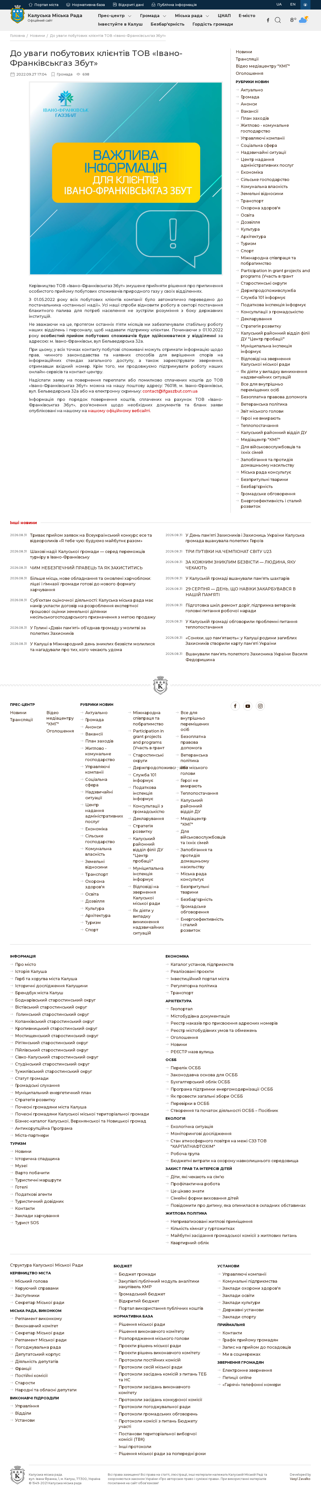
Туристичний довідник (39, 1201)
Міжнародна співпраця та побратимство (268, 261)
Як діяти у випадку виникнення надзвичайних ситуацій (274, 374)
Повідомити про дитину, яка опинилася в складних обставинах (238, 1205)
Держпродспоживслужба (268, 290)
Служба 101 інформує (263, 297)
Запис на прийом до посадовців (256, 1347)
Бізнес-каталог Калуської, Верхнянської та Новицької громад (80, 1121)
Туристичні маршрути (38, 1180)
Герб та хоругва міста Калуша (46, 978)
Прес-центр (111, 15)
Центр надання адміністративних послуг (267, 162)
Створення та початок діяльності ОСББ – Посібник (224, 1110)
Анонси (249, 104)
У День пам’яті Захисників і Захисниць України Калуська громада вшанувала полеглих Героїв (245, 538)
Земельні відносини (262, 193)
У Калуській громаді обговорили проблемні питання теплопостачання (241, 624)
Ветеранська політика (264, 404)
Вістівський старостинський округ (51, 1007)
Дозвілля (250, 222)
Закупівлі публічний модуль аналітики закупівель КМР (159, 1284)
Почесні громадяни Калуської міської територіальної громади (82, 1114)
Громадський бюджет (142, 1294)
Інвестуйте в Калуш (120, 24)
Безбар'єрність (168, 24)
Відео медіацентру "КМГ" (263, 66)
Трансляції (247, 59)
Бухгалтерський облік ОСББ (200, 1082)
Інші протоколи (135, 1446)
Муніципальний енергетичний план (53, 1092)
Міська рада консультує (266, 472)
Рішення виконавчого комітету (151, 1331)
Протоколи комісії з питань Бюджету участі (158, 1424)
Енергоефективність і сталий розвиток (271, 503)
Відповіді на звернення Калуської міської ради (266, 361)
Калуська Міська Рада (55, 17)
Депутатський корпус (37, 1354)
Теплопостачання (259, 425)
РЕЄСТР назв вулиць (192, 1051)
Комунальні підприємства (249, 1281)
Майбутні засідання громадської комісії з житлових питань (234, 1235)
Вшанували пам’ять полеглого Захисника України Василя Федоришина (246, 657)
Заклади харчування (37, 1215)
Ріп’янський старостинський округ (51, 1042)
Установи (25, 1420)
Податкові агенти (33, 1194)
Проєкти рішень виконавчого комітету (159, 1352)
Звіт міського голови (262, 411)
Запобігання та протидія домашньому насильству (267, 462)
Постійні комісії (31, 1375)
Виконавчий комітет (36, 1326)
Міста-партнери (32, 1135)
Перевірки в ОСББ (190, 1103)
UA (279, 4)
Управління (27, 1406)
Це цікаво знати (187, 1191)
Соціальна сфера (259, 145)
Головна (17, 35)
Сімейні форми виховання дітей (205, 1198)
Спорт (247, 250)
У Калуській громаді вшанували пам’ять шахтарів (237, 578)
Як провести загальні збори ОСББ (207, 1096)
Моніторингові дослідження (201, 1133)
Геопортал (182, 1009)
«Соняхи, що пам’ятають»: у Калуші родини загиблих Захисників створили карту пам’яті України (241, 641)
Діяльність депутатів (36, 1361)
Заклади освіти (238, 1295)
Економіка (252, 172)
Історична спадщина (37, 1158)
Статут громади (32, 1078)
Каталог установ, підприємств (202, 964)
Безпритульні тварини (264, 479)
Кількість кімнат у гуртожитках (203, 1228)
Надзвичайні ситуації (263, 152)
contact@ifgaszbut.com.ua (170, 391)
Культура (250, 229)
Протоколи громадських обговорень (158, 1414)
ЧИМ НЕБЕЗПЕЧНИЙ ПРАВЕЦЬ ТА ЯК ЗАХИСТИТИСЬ (86, 568)
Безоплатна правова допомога (274, 397)
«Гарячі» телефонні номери (251, 1384)
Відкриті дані (131, 5)
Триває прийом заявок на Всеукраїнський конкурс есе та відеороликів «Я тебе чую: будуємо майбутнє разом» (91, 538)
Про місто (25, 964)
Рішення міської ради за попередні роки (162, 1453)
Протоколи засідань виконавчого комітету (154, 1390)
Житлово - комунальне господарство (265, 128)
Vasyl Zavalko (300, 1479)
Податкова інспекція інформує (273, 304)
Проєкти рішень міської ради (150, 1345)
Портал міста (46, 5)
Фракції (23, 1368)
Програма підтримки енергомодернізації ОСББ (222, 1089)
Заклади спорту (239, 1317)
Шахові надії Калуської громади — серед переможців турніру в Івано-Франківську (87, 554)
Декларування (256, 319)
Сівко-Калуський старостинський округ (56, 1057)
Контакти (25, 1208)
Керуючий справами (37, 1288)
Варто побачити (32, 1172)
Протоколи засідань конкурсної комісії (160, 1399)
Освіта (247, 215)
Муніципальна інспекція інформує (266, 349)
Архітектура (253, 236)
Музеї (21, 1165)
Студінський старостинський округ (52, 1064)
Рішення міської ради (142, 1324)
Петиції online (237, 1377)
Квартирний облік (190, 1242)
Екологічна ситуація (192, 1126)
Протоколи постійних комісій (150, 1360)
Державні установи (243, 1309)
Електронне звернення (247, 1370)
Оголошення (249, 73)
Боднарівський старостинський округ (55, 1000)
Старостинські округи (264, 283)
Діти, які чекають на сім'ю (197, 1176)
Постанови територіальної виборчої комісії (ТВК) (158, 1436)
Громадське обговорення (268, 493)
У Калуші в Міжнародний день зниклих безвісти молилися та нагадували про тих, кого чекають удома (92, 647)
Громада (149, 15)
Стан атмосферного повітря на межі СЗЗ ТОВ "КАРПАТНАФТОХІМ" (219, 1144)
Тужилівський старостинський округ (53, 1071)
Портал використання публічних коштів (161, 1308)
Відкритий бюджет (139, 1301)
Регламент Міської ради (41, 1340)
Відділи (23, 1413)
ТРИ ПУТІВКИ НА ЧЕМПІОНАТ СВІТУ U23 (229, 551)
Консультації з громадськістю (272, 311)
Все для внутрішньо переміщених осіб (262, 387)
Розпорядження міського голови (154, 1338)
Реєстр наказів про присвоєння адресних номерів (224, 1023)
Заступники (27, 1295)
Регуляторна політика (194, 985)
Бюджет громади (137, 1274)
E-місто (247, 15)
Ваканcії (250, 111)
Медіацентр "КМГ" (260, 439)
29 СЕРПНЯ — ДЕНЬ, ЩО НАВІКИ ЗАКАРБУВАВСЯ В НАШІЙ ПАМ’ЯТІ (241, 592)
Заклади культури (241, 1302)
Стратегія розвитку (261, 326)
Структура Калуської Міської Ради (46, 1265)
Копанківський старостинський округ (54, 1021)
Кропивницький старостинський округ (56, 1028)
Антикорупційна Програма (43, 1128)
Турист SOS (27, 1222)
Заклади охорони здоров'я (251, 1288)
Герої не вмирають (261, 418)
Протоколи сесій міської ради (151, 1367)
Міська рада (188, 15)
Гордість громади (213, 24)
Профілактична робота (195, 1183)
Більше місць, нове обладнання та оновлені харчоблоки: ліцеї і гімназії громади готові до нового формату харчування (90, 584)
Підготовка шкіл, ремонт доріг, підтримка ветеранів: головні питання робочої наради (241, 608)
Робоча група (185, 1153)
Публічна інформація (177, 5)
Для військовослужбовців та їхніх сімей (271, 450)
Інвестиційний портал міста (200, 978)
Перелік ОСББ (186, 1068)
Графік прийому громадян (250, 1340)
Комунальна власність (264, 186)
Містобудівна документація (200, 1016)
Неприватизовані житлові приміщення (212, 1221)
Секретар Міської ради (39, 1302)
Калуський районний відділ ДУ (274, 432)
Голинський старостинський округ (52, 1014)
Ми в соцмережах (241, 1354)
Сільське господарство (265, 179)
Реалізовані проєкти (192, 971)
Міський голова (31, 1281)
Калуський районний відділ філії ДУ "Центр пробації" (275, 336)
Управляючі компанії (263, 138)
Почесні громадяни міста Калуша (51, 1107)
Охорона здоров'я (260, 208)
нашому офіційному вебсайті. (119, 410)
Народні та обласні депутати (46, 1390)
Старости (25, 1383)
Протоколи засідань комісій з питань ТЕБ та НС (163, 1377)
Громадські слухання (37, 1085)
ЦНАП (224, 15)
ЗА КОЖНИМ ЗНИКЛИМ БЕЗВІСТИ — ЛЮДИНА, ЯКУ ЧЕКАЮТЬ (241, 565)
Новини (37, 35)
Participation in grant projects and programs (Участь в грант (275, 273)
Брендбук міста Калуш (39, 992)
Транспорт (252, 201)
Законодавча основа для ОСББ (204, 1075)
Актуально (252, 90)
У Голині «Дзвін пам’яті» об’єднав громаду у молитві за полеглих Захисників (88, 631)
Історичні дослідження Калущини (51, 985)
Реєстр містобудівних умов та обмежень (214, 1030)
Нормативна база (88, 5)
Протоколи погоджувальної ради (155, 1406)
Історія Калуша (31, 971)
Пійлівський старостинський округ (51, 1050)
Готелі (21, 1187)
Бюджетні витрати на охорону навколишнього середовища (234, 1160)
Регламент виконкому (38, 1318)
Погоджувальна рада (38, 1347)
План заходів (255, 118)
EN (293, 4)
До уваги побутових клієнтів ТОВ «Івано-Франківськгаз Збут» (108, 35)
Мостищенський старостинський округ (56, 1035)
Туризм (248, 243)
